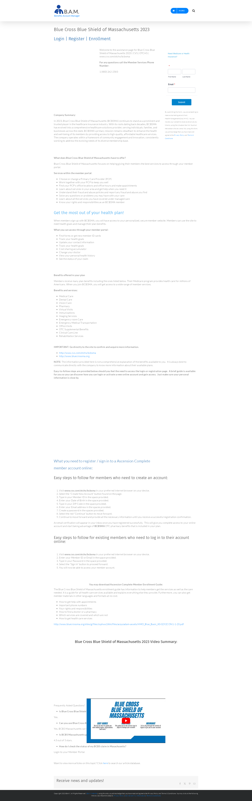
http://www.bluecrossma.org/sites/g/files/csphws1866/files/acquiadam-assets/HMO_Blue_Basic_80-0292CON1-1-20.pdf (119, 624)
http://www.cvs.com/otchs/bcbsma (77, 352)
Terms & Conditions (154, 796)
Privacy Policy (179, 135)
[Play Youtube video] (126, 721)
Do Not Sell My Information (135, 796)
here (105, 763)
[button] (193, 10)
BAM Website (92, 793)
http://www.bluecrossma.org (74, 356)
